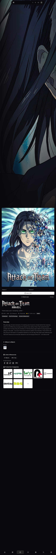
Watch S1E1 (29, 293)
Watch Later (26, 297)
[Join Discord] (38, 2)
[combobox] (15, 289)
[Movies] (12, 552)
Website (7, 357)
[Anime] (28, 552)
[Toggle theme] (35, 2)
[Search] (43, 552)
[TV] (20, 552)
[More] (51, 552)
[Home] (5, 552)
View (14, 357)
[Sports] (36, 552)
